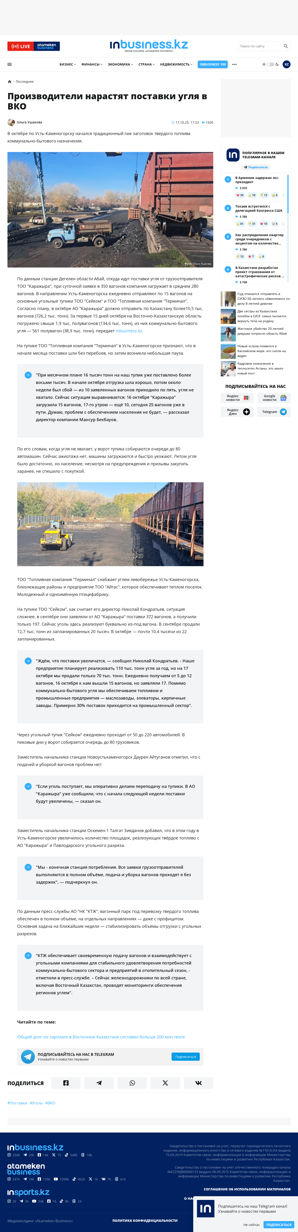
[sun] (264, 64)
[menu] (9, 64)
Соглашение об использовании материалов (247, 1189)
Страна (145, 64)
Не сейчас (252, 1224)
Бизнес (66, 64)
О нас (189, 1198)
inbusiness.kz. (129, 331)
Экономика (119, 64)
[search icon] (286, 46)
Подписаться (278, 1224)
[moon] (277, 64)
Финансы (90, 64)
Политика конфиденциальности (145, 1220)
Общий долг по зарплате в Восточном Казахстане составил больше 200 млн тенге (101, 1037)
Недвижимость (175, 64)
